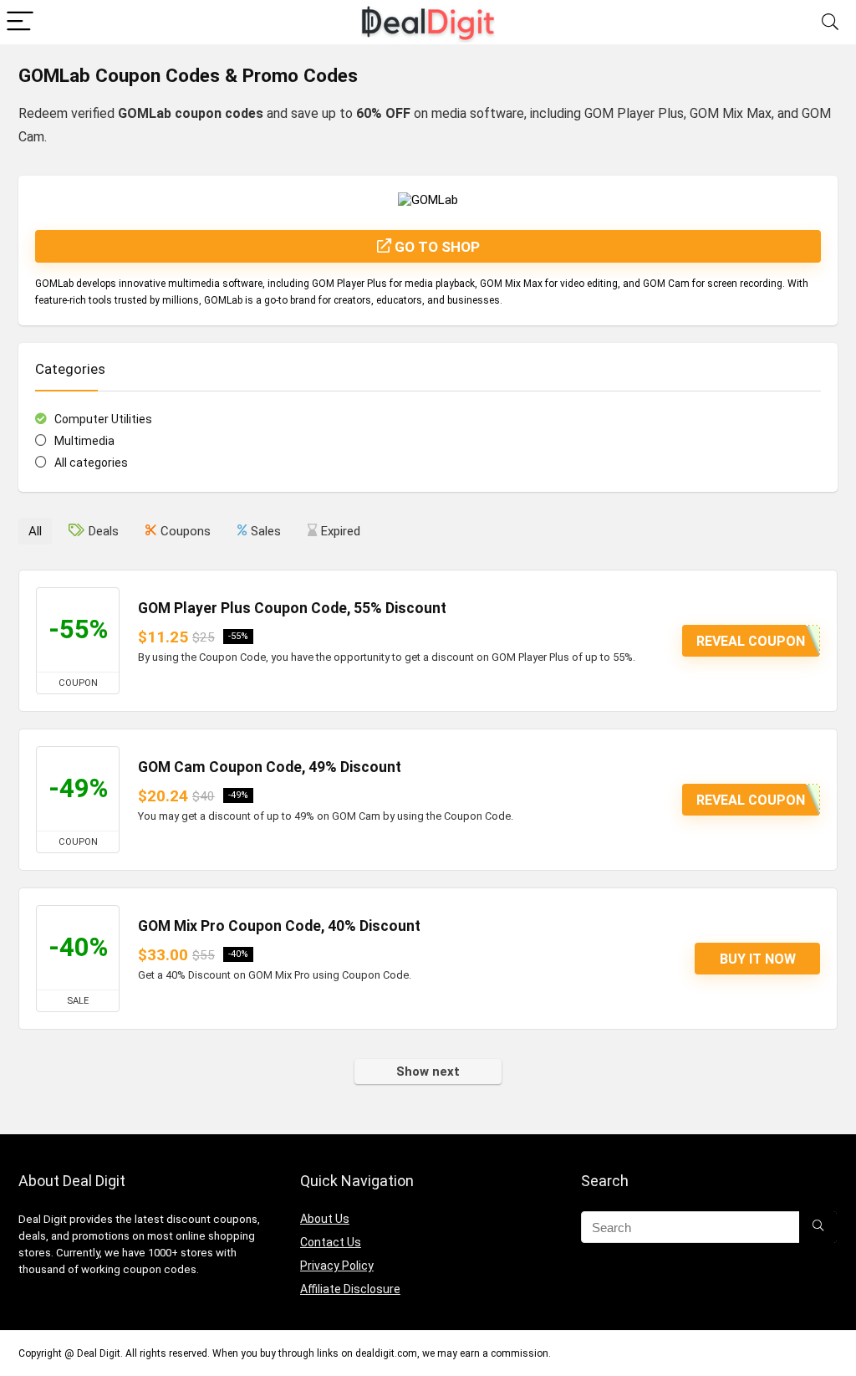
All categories (91, 462)
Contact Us (330, 1242)
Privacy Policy (337, 1265)
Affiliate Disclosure (350, 1289)
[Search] (830, 22)
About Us (324, 1218)
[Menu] (20, 22)
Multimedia (84, 441)
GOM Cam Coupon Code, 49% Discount (269, 767)
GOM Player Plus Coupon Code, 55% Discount (292, 608)
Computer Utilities (103, 419)
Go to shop (435, 246)
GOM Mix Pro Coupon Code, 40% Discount (279, 926)
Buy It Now (758, 959)
